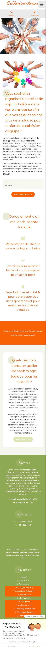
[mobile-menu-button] (41, 4)
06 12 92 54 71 (25, 525)
